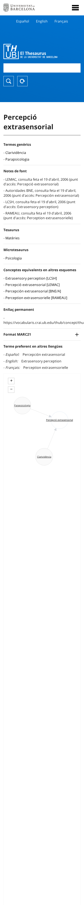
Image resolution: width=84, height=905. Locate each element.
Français (61, 21)
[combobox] (42, 68)
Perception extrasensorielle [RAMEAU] (36, 297)
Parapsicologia (17, 159)
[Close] (75, 8)
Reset (22, 81)
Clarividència (15, 152)
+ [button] (11, 380)
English (42, 21)
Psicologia (13, 258)
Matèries (12, 238)
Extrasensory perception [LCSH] (31, 278)
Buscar (8, 81)
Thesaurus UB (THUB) (30, 51)
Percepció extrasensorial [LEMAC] (32, 284)
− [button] (11, 389)
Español (22, 21)
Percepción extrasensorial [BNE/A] (33, 291)
